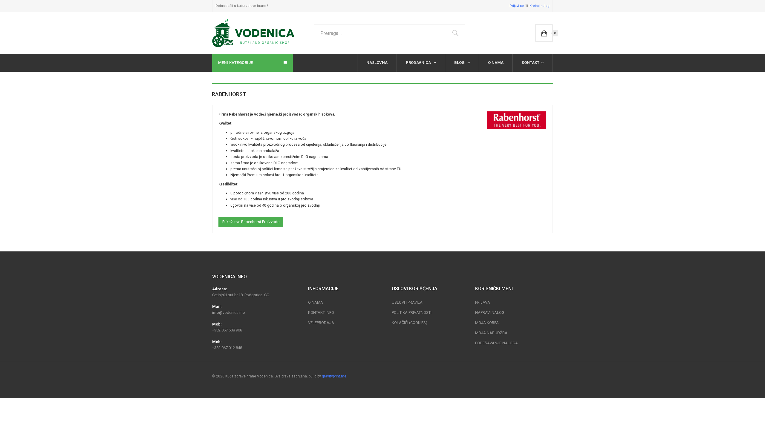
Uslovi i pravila (407, 302)
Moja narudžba (491, 333)
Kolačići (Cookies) (409, 322)
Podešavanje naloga (496, 343)
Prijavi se (517, 6)
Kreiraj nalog (540, 6)
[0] (544, 33)
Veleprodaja (321, 322)
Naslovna (377, 62)
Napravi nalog (489, 312)
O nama (496, 62)
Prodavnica (419, 62)
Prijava (482, 302)
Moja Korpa (487, 322)
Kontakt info (321, 312)
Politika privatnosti (412, 312)
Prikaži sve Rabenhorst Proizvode (250, 221)
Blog (460, 62)
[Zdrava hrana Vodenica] (253, 33)
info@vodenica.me (228, 312)
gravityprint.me (334, 376)
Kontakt (530, 62)
